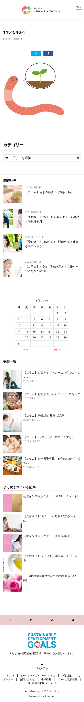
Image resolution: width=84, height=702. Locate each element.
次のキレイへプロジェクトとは (38, 675)
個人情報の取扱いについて (42, 683)
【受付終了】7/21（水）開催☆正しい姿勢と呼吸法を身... (52, 219)
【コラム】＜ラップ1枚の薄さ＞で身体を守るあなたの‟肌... (51, 269)
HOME (10, 675)
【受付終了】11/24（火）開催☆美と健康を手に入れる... (51, 244)
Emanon (50, 696)
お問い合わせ (27, 679)
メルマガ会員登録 (67, 679)
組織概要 (46, 679)
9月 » (57, 349)
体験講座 (67, 675)
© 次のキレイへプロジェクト (42, 691)
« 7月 (26, 349)
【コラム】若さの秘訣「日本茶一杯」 (49, 192)
